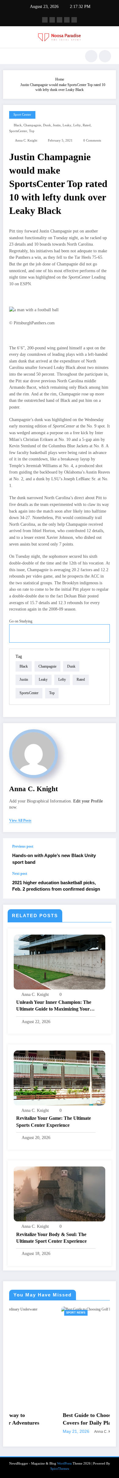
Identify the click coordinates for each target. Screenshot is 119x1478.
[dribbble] (59, 20)
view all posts (20, 820)
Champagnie (32, 125)
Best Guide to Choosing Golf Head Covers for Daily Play (58, 1419)
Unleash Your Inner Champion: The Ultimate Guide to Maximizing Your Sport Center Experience (53, 1006)
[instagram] (67, 20)
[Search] (91, 56)
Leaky (67, 125)
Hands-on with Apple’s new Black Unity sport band (54, 858)
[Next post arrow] (105, 885)
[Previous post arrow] (105, 854)
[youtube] (74, 20)
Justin (57, 125)
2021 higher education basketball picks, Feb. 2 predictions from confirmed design (56, 886)
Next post (19, 873)
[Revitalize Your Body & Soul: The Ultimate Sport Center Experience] (59, 1193)
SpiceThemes (59, 1468)
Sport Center (22, 114)
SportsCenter (18, 131)
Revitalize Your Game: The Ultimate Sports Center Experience (53, 1121)
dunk (47, 125)
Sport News (30, 1312)
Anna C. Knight (26, 140)
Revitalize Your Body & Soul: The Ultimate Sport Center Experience (51, 1238)
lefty (77, 125)
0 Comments (92, 140)
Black (18, 125)
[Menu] (10, 56)
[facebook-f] (45, 20)
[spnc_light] (105, 56)
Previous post (22, 846)
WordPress (64, 1463)
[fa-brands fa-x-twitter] (52, 20)
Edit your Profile (88, 801)
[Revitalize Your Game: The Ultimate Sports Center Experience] (59, 1078)
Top (31, 131)
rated (87, 125)
